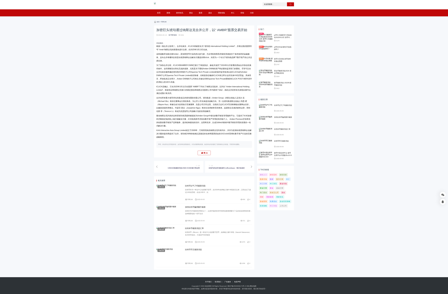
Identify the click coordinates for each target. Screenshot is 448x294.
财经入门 (263, 175)
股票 (200, 13)
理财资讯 (279, 197)
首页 (159, 13)
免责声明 (237, 282)
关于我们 (208, 282)
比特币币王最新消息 (193, 250)
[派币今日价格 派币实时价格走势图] (266, 62)
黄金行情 (263, 188)
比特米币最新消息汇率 (194, 228)
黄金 (191, 13)
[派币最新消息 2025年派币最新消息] (266, 85)
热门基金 (263, 192)
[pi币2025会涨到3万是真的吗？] (266, 50)
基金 (210, 13)
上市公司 (283, 206)
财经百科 (273, 175)
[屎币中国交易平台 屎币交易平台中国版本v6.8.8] (266, 156)
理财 (261, 197)
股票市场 (263, 179)
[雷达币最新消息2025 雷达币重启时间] (266, 73)
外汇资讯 (273, 184)
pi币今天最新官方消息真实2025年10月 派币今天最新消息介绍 (283, 37)
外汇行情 (263, 184)
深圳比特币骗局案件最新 (195, 207)
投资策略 (263, 206)
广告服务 (227, 282)
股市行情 (279, 179)
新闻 (168, 13)
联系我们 (218, 282)
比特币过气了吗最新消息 (195, 186)
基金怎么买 (274, 192)
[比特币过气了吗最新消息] (169, 192)
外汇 (232, 13)
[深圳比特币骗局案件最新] (169, 214)
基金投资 (263, 201)
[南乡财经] (155, 4)
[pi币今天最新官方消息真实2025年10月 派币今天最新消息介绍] (266, 38)
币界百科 (164, 22)
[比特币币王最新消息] (169, 256)
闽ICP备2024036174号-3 (237, 286)
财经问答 (283, 175)
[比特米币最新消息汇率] (169, 235)
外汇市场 (273, 206)
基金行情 (279, 188)
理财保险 (221, 13)
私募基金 (273, 201)
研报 (242, 13)
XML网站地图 (251, 286)
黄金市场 (283, 184)
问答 (252, 13)
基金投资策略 (285, 201)
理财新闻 (269, 197)
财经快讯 (179, 13)
